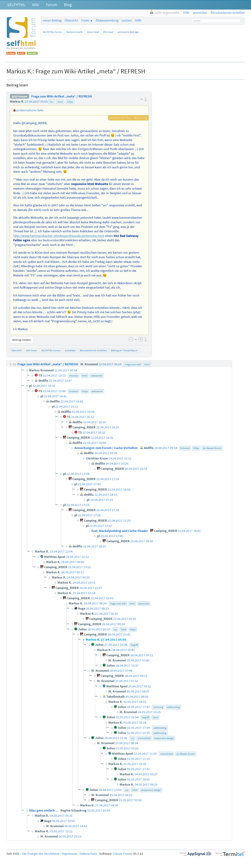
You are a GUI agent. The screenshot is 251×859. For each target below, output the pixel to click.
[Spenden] (32, 54)
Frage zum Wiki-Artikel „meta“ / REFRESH (61, 96)
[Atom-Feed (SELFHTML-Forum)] (11, 54)
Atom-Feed (93, 32)
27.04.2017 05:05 (36, 102)
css (51, 101)
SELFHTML (16, 4)
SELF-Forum (19, 96)
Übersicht (71, 20)
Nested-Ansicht (74, 32)
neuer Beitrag (52, 20)
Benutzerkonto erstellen (93, 350)
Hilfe (138, 20)
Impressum (69, 854)
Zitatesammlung (107, 20)
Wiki (35, 4)
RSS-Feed (108, 32)
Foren (85, 20)
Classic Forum (122, 854)
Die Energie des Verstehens (41, 854)
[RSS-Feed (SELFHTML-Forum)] (21, 54)
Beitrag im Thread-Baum (124, 350)
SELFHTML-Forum (52, 32)
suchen (127, 20)
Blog (68, 4)
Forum (51, 4)
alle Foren (31, 350)
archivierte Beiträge (128, 32)
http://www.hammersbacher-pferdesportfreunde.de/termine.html (58, 236)
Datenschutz (88, 854)
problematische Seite (30, 110)
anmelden (70, 350)
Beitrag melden (21, 340)
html (60, 101)
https (70, 101)
